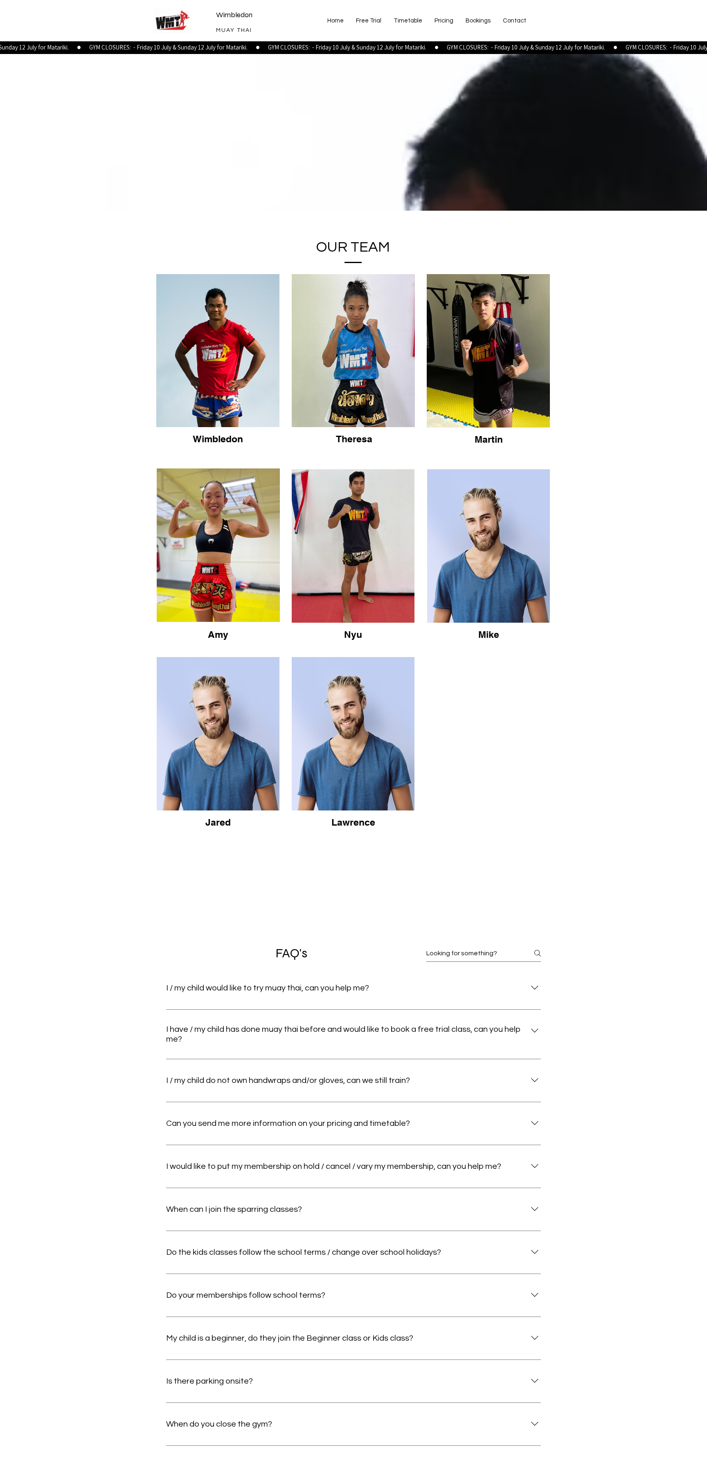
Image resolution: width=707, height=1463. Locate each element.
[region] (218, 369)
